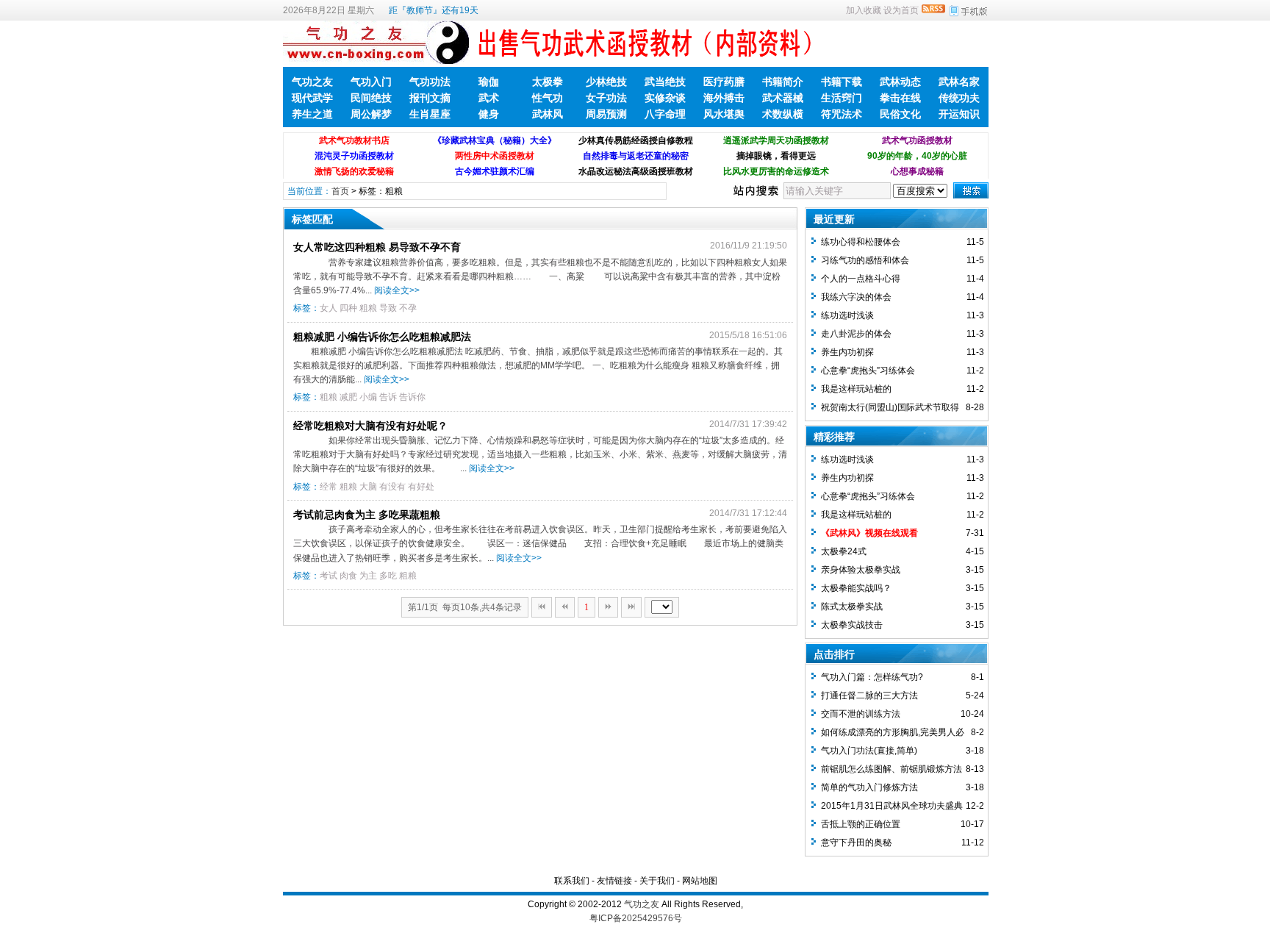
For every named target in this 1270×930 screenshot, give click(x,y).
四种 (348, 308)
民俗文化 (900, 114)
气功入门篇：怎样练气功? (872, 677)
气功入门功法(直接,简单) (869, 750)
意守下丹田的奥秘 (856, 842)
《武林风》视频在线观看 (869, 533)
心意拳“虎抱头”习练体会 (868, 370)
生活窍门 (841, 98)
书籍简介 (782, 81)
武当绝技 (665, 81)
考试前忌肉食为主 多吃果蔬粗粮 (366, 515)
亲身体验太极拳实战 (860, 570)
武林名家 (959, 81)
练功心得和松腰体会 (860, 242)
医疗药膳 (724, 81)
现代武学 (312, 98)
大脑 (368, 487)
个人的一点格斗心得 (860, 278)
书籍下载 (841, 81)
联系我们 (571, 881)
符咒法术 (841, 114)
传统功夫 (959, 98)
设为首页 (901, 10)
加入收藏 (863, 10)
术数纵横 (782, 114)
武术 (488, 98)
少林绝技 (606, 81)
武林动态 (900, 81)
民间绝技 (371, 98)
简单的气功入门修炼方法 (869, 787)
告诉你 (412, 397)
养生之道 (312, 114)
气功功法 (430, 81)
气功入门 (371, 81)
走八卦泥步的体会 (856, 334)
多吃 (388, 575)
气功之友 (312, 81)
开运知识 (959, 114)
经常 (328, 487)
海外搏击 (724, 98)
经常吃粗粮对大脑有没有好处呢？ (370, 426)
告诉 (388, 397)
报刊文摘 (430, 98)
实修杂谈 (665, 98)
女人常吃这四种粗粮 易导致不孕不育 (377, 247)
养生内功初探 (847, 352)
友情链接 (614, 881)
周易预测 (606, 114)
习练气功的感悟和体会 (865, 260)
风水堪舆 (724, 114)
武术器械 (782, 98)
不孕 (408, 308)
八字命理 (665, 114)
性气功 (547, 98)
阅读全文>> (397, 290)
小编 (368, 397)
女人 (328, 308)
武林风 (547, 114)
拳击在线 (900, 98)
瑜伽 (488, 81)
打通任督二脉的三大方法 (869, 695)
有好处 (421, 487)
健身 (488, 114)
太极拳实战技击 (852, 625)
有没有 (392, 487)
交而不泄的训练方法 (860, 714)
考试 (328, 575)
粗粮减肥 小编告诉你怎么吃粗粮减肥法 (382, 337)
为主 (368, 575)
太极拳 (547, 81)
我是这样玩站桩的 (856, 389)
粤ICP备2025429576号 (635, 918)
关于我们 (657, 881)
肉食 (348, 575)
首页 (340, 191)
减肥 (348, 397)
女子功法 (606, 98)
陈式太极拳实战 (852, 606)
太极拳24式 (844, 551)
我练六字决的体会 (856, 297)
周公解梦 (371, 114)
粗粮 (368, 308)
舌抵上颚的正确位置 (860, 824)
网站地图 (699, 881)
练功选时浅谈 (847, 315)
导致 (388, 308)
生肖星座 (430, 114)
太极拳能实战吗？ (856, 588)
